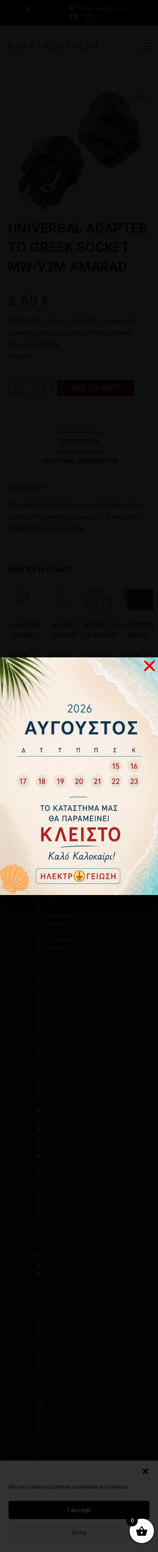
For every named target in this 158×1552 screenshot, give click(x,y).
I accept (79, 1510)
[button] (145, 1471)
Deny (79, 1532)
